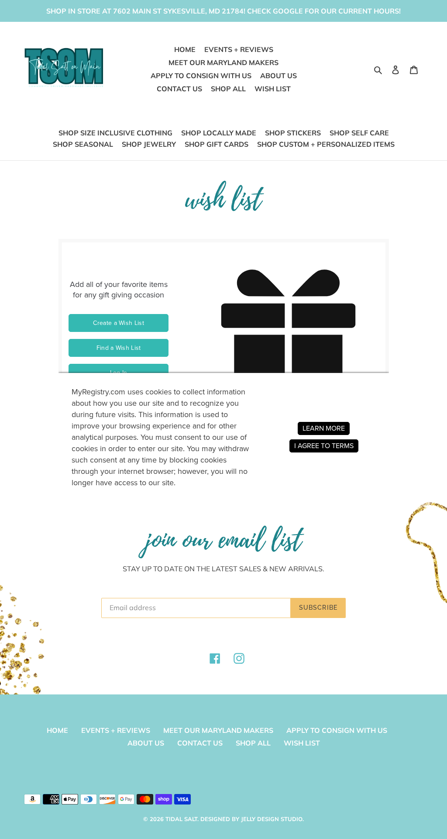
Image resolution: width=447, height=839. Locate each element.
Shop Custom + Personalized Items (326, 144)
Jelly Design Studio (272, 818)
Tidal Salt (181, 818)
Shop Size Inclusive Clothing (115, 132)
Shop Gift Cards (216, 144)
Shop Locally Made (218, 132)
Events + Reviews (115, 730)
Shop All (253, 743)
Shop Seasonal (83, 144)
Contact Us (200, 743)
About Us (145, 743)
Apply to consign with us (336, 730)
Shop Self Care (359, 132)
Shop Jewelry (149, 144)
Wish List (302, 743)
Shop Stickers (293, 132)
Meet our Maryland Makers (218, 730)
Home (57, 730)
